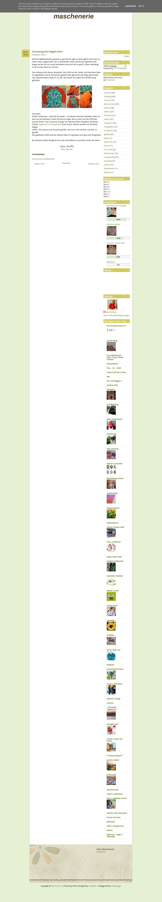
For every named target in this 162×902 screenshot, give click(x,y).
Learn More (130, 6)
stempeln (108, 123)
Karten (107, 108)
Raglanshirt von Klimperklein (50, 124)
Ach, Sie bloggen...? (114, 381)
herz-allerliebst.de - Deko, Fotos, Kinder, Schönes (115, 357)
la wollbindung (112, 404)
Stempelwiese (112, 363)
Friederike (111, 389)
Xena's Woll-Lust (113, 650)
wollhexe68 (111, 775)
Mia (108, 376)
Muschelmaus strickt (115, 478)
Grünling (107, 96)
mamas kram (112, 605)
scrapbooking (110, 157)
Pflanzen (108, 115)
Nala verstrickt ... (113, 449)
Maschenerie (74, 16)
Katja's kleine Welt (114, 557)
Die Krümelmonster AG (116, 326)
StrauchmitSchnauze (115, 669)
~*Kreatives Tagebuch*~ (112, 708)
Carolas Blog (112, 340)
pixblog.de (111, 821)
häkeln (107, 111)
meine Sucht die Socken (116, 372)
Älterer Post (39, 164)
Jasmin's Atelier (113, 760)
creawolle (111, 620)
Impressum (101, 852)
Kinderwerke (109, 168)
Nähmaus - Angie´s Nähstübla (114, 835)
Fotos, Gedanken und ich (117, 798)
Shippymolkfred (113, 508)
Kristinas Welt (112, 385)
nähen (43, 54)
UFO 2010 (108, 149)
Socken (107, 100)
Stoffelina (110, 635)
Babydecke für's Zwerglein (117, 206)
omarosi (110, 703)
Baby (106, 138)
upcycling (108, 161)
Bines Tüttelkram (114, 542)
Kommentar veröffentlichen (43, 159)
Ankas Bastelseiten (114, 419)
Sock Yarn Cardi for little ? (116, 243)
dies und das (109, 104)
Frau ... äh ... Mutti (114, 368)
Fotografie (108, 127)
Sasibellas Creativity (115, 576)
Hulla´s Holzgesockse (115, 826)
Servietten (108, 130)
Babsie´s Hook (113, 590)
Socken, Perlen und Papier (114, 740)
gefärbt (107, 134)
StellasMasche (112, 523)
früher (106, 145)
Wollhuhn (110, 665)
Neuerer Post (93, 164)
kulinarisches (109, 153)
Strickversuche (112, 789)
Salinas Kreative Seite (115, 527)
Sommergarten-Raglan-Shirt (47, 51)
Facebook (111, 80)
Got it (141, 6)
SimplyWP (93, 886)
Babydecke (111, 262)
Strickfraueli (111, 434)
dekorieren (108, 142)
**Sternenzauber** (115, 755)
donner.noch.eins (114, 817)
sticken (107, 164)
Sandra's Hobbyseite (115, 561)
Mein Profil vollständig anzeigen (116, 315)
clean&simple (112, 493)
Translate (122, 68)
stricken (107, 92)
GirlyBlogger (116, 886)
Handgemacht (112, 724)
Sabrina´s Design (113, 698)
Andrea (110, 830)
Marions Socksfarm (115, 463)
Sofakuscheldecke (113, 224)
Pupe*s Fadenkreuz (115, 794)
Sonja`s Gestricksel (114, 684)
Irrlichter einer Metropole (117, 813)
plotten (107, 172)
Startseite (66, 163)
